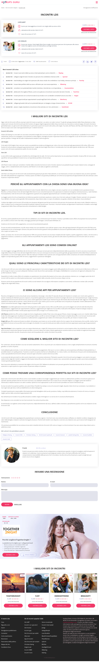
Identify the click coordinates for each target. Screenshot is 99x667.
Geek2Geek (65, 107)
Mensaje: (4, 489)
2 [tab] (97, 547)
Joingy (43, 628)
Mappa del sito (5, 644)
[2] (14, 478)
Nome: (3, 482)
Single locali (27, 647)
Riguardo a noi (5, 625)
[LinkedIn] (87, 61)
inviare (7, 504)
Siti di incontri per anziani (31, 641)
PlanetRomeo (46, 639)
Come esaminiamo (6, 636)
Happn (76, 95)
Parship (81, 80)
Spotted (65, 77)
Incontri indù (6, 439)
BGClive (44, 644)
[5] (19, 478)
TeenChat (76, 92)
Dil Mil (70, 103)
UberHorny (63, 99)
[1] (12, 478)
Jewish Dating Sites (74, 435)
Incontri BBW (28, 650)
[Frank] (11, 455)
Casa (2, 622)
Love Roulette (46, 633)
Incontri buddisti (87, 435)
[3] (16, 478)
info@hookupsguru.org (70, 622)
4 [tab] (97, 552)
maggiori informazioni (88, 32)
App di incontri (28, 639)
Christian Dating (30, 435)
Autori (3, 628)
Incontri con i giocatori (31, 625)
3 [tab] (97, 549)
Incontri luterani (60, 435)
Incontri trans (28, 653)
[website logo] (9, 27)
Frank (24, 448)
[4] (17, 478)
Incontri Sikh (19, 435)
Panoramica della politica (8, 641)
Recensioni (4, 639)
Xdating (44, 653)
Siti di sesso (27, 628)
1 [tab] (97, 544)
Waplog (61, 73)
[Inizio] (10, 2)
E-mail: (52, 482)
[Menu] (97, 2)
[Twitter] (91, 61)
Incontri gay (27, 630)
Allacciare (27, 636)
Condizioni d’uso (6, 647)
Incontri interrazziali (47, 625)
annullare (18, 504)
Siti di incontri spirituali (45, 435)
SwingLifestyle (46, 630)
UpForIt (44, 641)
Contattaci (4, 633)
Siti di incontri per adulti (31, 633)
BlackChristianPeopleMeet (49, 636)
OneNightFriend (46, 647)
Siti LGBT (27, 622)
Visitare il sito (88, 29)
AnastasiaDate (69, 88)
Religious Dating (7, 435)
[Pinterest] (95, 61)
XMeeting (63, 84)
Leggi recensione (13, 601)
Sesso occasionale (47, 622)
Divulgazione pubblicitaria (8, 630)
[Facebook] (83, 61)
